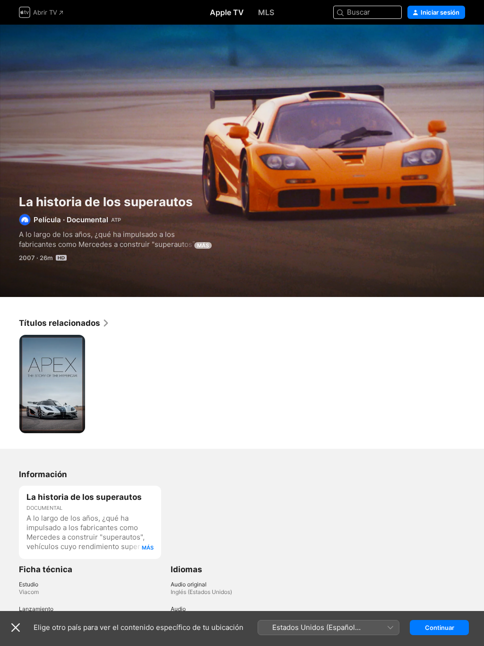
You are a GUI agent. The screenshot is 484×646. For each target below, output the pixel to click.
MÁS (203, 245)
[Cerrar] (15, 627)
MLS (266, 12)
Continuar (439, 627)
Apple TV (227, 12)
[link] (64, 323)
